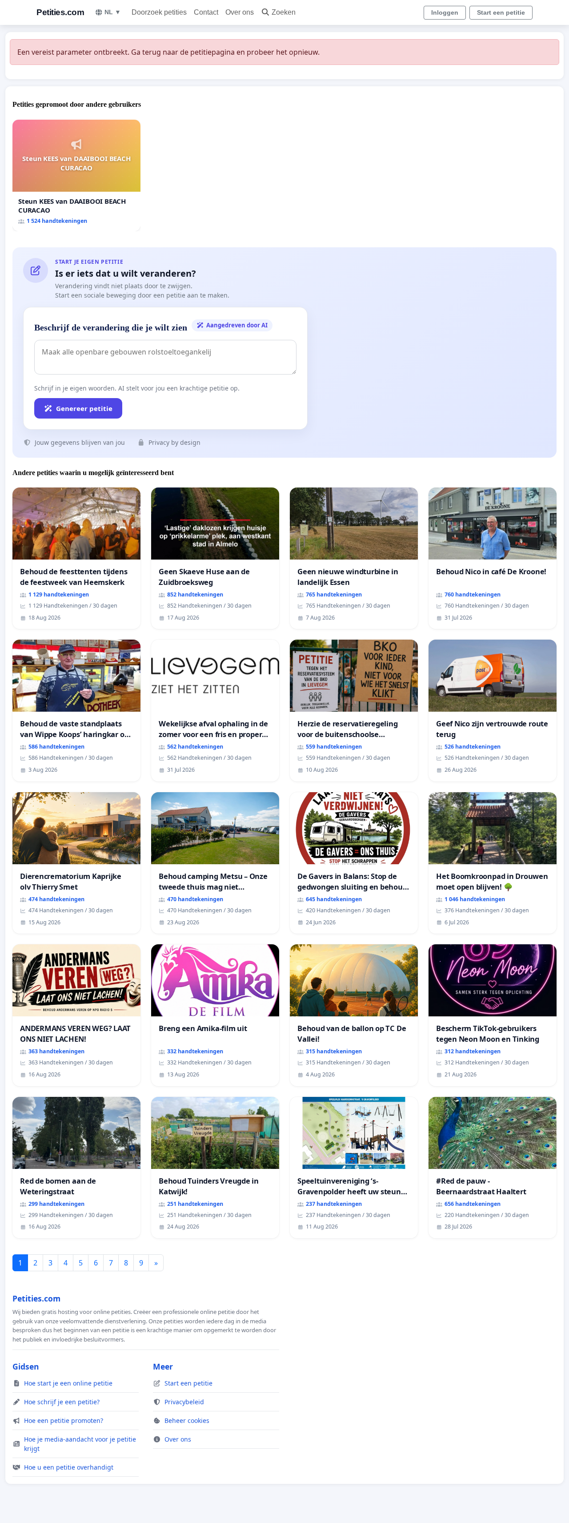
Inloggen (444, 12)
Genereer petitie (84, 408)
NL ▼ (112, 12)
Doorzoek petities (159, 12)
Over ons (239, 12)
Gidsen (25, 1366)
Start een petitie (501, 12)
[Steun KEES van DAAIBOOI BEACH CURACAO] (76, 175)
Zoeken (284, 12)
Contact (206, 12)
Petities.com (60, 12)
